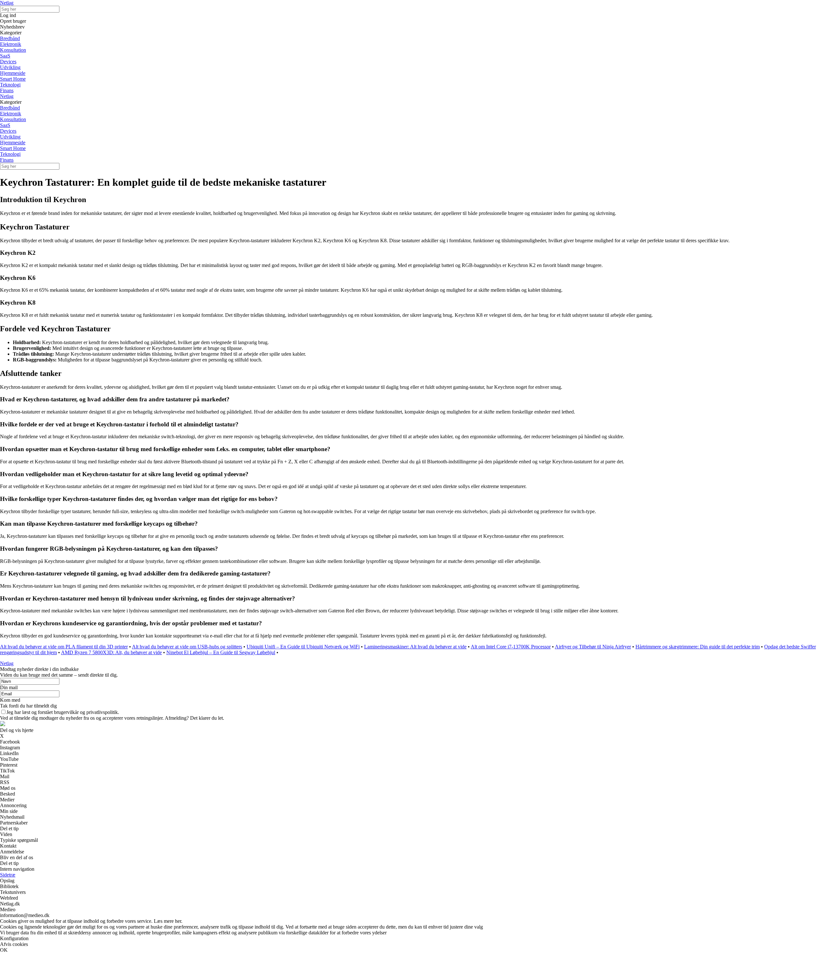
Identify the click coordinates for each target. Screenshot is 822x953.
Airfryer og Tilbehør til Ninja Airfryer (593, 646)
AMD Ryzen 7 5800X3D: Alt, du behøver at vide (111, 652)
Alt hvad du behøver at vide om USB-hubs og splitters (187, 646)
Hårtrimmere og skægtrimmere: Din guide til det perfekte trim (697, 646)
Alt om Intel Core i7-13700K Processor (511, 646)
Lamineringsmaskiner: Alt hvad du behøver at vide (415, 646)
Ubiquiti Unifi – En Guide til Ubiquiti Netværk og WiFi (303, 646)
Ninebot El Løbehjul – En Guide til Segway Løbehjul (220, 652)
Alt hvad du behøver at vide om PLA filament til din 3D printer (64, 646)
